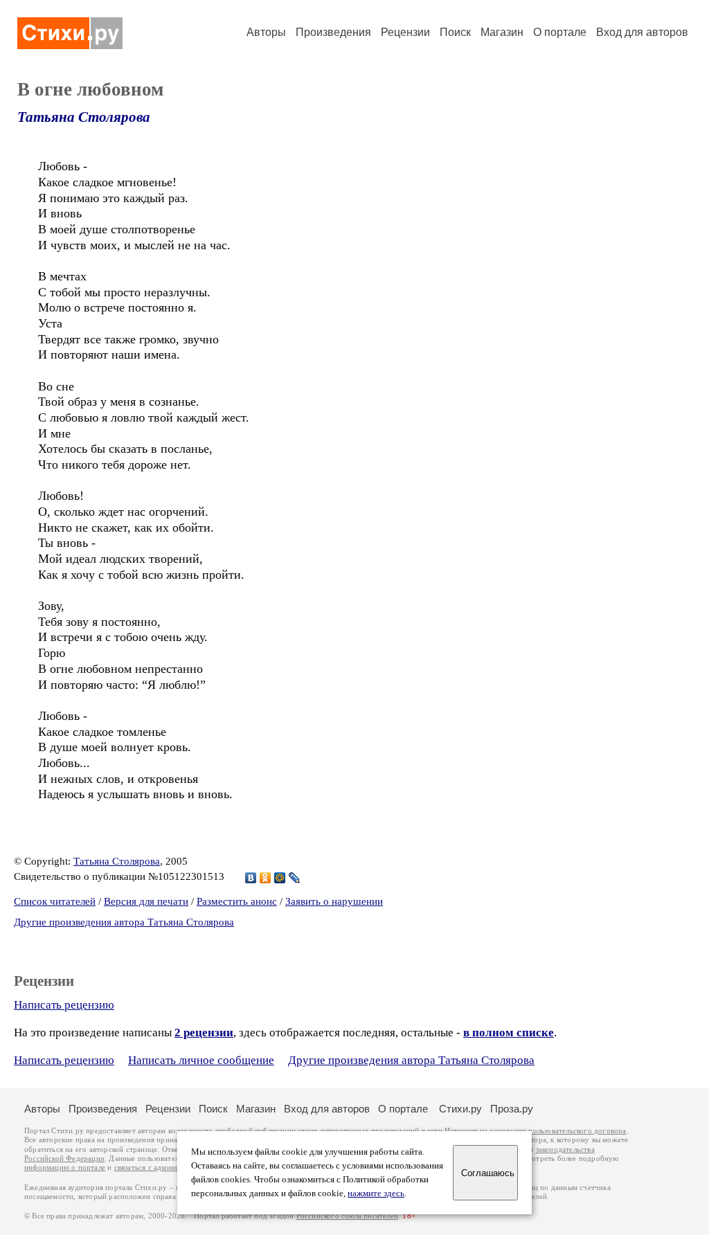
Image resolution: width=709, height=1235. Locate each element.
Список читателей (55, 901)
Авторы (266, 32)
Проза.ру (511, 1109)
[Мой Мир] (280, 878)
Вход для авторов (642, 32)
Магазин (502, 32)
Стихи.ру (460, 1109)
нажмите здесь (376, 1193)
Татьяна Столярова (83, 117)
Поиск (455, 32)
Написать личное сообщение (201, 1060)
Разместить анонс (237, 901)
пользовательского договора (577, 1131)
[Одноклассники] (265, 878)
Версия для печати (146, 901)
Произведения (333, 32)
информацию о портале (64, 1167)
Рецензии (405, 32)
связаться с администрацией (162, 1167)
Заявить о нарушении (334, 901)
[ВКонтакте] (251, 878)
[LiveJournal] (294, 878)
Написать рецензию (64, 1004)
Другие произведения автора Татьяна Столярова (124, 922)
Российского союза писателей (347, 1216)
